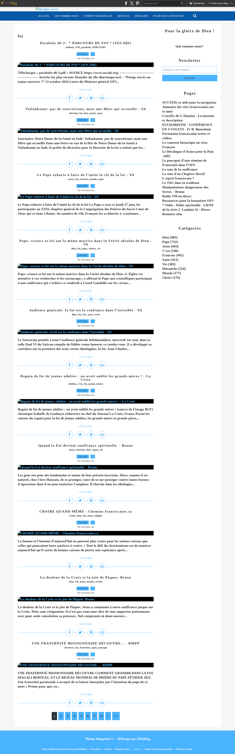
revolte (98, 581)
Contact (107, 749)
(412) (170, 260)
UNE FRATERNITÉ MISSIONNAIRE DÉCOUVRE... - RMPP (86, 643)
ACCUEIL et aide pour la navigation (189, 102)
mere (99, 113)
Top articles (96, 749)
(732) (170, 242)
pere (90, 314)
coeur (71, 179)
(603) (170, 246)
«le (98, 248)
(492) (173, 255)
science (92, 248)
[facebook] (126, 3)
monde (93, 179)
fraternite (85, 647)
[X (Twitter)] (132, 3)
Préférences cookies (184, 749)
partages (102, 647)
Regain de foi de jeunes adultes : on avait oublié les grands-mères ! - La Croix (85, 377)
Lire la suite (85, 89)
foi (80, 113)
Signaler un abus (123, 749)
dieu (73, 248)
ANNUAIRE (141, 16)
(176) (171, 277)
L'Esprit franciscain (98, 16)
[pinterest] (137, 3)
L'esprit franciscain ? (178, 178)
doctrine (73, 113)
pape (101, 179)
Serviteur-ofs (61, 749)
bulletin (70, 47)
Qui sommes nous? (189, 46)
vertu (97, 314)
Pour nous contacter (168, 16)
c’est (80, 384)
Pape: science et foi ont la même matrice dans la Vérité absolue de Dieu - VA (85, 242)
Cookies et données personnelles (158, 749)
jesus (90, 515)
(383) (168, 264)
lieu (86, 113)
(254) (174, 268)
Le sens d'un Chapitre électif (183, 174)
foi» (84, 314)
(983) (170, 237)
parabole (86, 47)
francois (84, 179)
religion (98, 515)
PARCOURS (99, 47)
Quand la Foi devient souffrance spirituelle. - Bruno (85, 445)
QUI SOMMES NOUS (66, 16)
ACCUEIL (44, 16)
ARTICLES (123, 16)
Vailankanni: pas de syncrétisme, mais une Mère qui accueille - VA (85, 109)
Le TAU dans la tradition (180, 183)
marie (92, 113)
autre (71, 450)
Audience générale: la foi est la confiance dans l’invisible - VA (85, 310)
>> (116, 716)
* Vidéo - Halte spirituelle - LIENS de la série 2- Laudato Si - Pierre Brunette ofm (187, 209)
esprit (95, 450)
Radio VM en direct (176, 196)
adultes (72, 384)
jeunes (99, 384)
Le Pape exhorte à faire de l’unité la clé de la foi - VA (85, 175)
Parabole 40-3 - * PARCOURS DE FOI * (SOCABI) (85, 43)
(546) (170, 251)
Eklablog (143, 739)
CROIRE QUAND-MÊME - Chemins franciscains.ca (85, 511)
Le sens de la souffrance (179, 169)
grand (91, 384)
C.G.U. (137, 749)
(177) (171, 273)
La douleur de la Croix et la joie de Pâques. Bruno (85, 577)
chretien (80, 450)
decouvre (69, 647)
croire (72, 515)
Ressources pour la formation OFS (187, 200)
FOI (78, 47)
